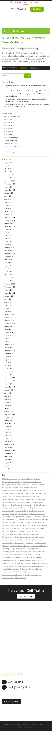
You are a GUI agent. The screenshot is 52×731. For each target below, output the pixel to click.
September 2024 (9, 226)
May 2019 (7, 399)
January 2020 (8, 375)
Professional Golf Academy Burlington (31, 569)
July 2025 (7, 196)
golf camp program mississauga (22, 505)
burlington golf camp (23, 490)
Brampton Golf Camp (30, 487)
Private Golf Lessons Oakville (10, 569)
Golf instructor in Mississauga (40, 517)
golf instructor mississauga (9, 519)
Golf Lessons (40, 522)
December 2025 (9, 181)
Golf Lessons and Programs (10, 525)
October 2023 (8, 260)
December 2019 (9, 378)
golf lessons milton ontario (36, 537)
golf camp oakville (7, 505)
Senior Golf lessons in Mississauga (12, 575)
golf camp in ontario (37, 502)
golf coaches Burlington (21, 511)
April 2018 (8, 438)
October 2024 (8, 223)
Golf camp (5, 496)
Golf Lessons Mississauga (9, 540)
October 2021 (8, 326)
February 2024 (9, 247)
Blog (3, 667)
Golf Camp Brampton (15, 496)
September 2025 (9, 190)
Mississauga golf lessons (9, 560)
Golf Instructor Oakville (25, 519)
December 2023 (9, 254)
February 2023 (9, 278)
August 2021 (8, 332)
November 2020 (9, 354)
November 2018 (9, 417)
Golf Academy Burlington (12, 116)
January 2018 (8, 447)
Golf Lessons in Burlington (10, 531)
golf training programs (8, 551)
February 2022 (9, 314)
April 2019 (8, 402)
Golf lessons (8, 128)
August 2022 (8, 296)
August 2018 (8, 426)
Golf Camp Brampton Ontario (30, 496)
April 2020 (8, 369)
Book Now (37, 9)
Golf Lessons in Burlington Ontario (12, 534)
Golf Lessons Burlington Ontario (11, 528)
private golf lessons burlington (39, 563)
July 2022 (7, 299)
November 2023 (9, 257)
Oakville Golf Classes (38, 560)
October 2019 (8, 384)
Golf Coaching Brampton (36, 511)
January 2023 (8, 281)
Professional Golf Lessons (12, 147)
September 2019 (9, 387)
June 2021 (7, 338)
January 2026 (8, 178)
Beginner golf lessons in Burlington (12, 485)
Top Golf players (36, 575)
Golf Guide (23, 68)
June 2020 (7, 363)
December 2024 (9, 217)
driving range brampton (8, 493)
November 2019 (9, 381)
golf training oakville (19, 549)
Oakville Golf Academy (24, 560)
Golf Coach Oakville (8, 511)
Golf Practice (8, 131)
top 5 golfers (26, 575)
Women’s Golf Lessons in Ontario (14, 617)
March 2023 (8, 275)
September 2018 (9, 423)
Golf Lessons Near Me (10, 663)
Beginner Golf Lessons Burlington (31, 482)
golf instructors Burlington (40, 519)
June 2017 (7, 469)
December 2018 (9, 414)
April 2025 (8, 205)
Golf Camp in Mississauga (9, 502)
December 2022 (9, 284)
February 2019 (9, 408)
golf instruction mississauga (37, 514)
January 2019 (8, 411)
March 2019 (8, 405)
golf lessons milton (22, 537)
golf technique (29, 543)
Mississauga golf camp (8, 557)
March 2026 (8, 172)
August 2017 (8, 463)
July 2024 (7, 232)
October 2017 (8, 457)
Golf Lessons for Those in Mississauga (33, 528)
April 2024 (8, 241)
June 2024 (7, 235)
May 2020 (7, 366)
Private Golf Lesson (10, 144)
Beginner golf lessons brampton (11, 482)
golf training (5, 546)
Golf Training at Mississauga (39, 546)
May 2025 (7, 202)
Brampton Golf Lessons (9, 490)
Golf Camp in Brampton (26, 499)
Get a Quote (26, 596)
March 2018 (8, 441)
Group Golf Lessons (9, 631)
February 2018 (9, 444)
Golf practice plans (7, 543)
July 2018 (7, 429)
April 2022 (8, 308)
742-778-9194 (19, 9)
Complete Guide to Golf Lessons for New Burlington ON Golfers (25, 91)
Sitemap (5, 640)
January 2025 (8, 214)
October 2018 (8, 420)
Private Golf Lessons (9, 626)
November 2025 (9, 184)
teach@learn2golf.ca (19, 687)
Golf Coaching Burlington (9, 514)
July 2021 (7, 335)
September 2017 (9, 460)
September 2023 (9, 263)
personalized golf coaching (22, 563)
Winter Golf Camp (20, 578)
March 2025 (8, 208)
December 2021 (9, 320)
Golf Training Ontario (32, 549)
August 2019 (8, 390)
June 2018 (7, 432)
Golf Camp (6, 635)
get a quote (11, 701)
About (4, 608)
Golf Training (8, 135)
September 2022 (9, 293)
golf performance (37, 540)
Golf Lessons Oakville (24, 540)
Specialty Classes (8, 622)
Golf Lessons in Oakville (9, 537)
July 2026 (7, 166)
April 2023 (8, 272)
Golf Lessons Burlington (41, 525)
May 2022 (7, 305)
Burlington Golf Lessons (37, 490)
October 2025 (8, 187)
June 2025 (7, 199)
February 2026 (9, 175)
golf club (34, 508)
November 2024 (9, 220)
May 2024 (7, 238)
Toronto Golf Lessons (8, 578)
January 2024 (8, 251)
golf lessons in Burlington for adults (29, 531)
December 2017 (9, 450)
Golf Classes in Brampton (9, 508)
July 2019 (7, 393)
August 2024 (8, 229)
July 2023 (7, 269)
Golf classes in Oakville (24, 508)
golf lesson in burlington (16, 522)
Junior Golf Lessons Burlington (11, 554)
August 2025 (8, 193)
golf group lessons (23, 514)
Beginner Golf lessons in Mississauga (34, 485)
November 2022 (9, 287)
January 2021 (8, 347)
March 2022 (8, 311)
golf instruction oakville (8, 517)
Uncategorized (9, 150)
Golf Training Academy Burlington (20, 546)
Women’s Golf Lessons (11, 153)
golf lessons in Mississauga (31, 534)
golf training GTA (7, 549)
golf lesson (5, 522)
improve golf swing (38, 551)
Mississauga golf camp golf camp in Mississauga (30, 557)
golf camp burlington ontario (10, 499)
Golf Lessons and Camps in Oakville (16, 658)
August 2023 (8, 266)
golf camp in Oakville (24, 502)
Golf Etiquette (9, 122)
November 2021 (9, 323)
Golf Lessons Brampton (26, 525)
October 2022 (8, 290)
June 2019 (7, 396)
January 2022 (8, 317)
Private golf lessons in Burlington (11, 566)
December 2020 (9, 351)
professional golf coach (8, 572)
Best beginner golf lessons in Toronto (12, 487)
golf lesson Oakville (30, 522)
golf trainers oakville (40, 543)
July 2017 (7, 466)
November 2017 (9, 454)
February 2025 (9, 211)
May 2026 (7, 169)
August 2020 (8, 357)
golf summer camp (19, 543)
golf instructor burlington (23, 517)
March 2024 (8, 244)
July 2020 (7, 360)
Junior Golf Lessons (10, 141)
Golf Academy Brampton (23, 493)
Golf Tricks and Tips (11, 138)
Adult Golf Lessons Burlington (11, 479)
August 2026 (8, 163)
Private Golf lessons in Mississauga (32, 566)
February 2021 (9, 344)
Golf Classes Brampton (39, 505)
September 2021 (9, 329)
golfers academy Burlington (23, 551)
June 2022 (7, 302)
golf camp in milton (39, 499)
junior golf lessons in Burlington (30, 554)
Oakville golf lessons (8, 563)
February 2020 (9, 372)
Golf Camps (8, 119)
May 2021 (7, 341)
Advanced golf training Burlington (30, 479)
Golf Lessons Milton (9, 649)
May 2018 (7, 435)
